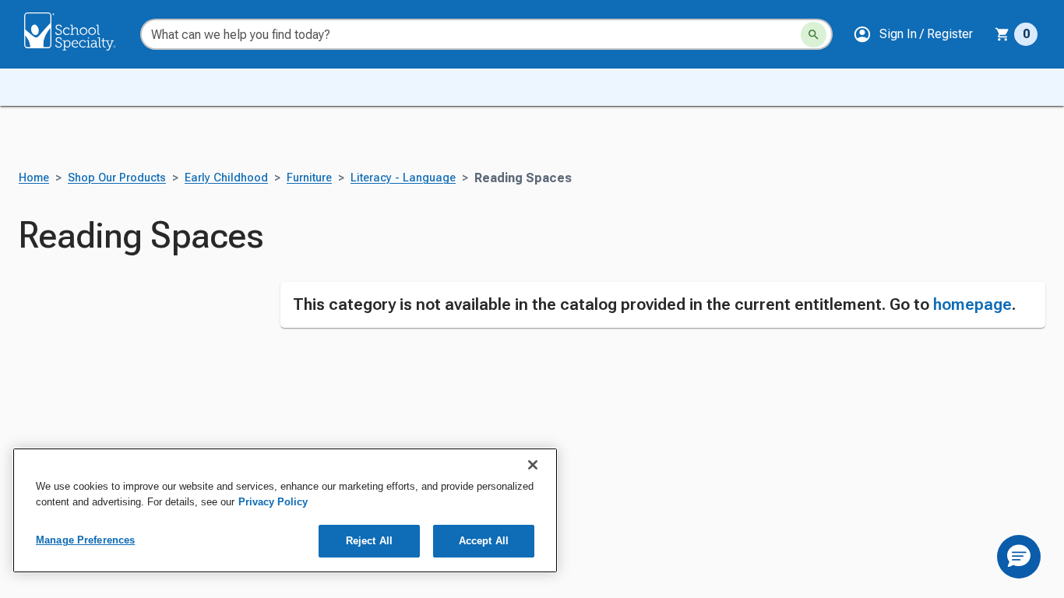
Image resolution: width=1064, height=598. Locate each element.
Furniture (309, 178)
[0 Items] (1002, 34)
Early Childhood (226, 178)
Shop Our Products (117, 178)
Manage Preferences (85, 540)
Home (34, 178)
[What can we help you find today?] (813, 34)
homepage (972, 304)
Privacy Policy (273, 502)
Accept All (484, 541)
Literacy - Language (403, 178)
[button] (913, 34)
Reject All (369, 541)
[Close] (533, 465)
